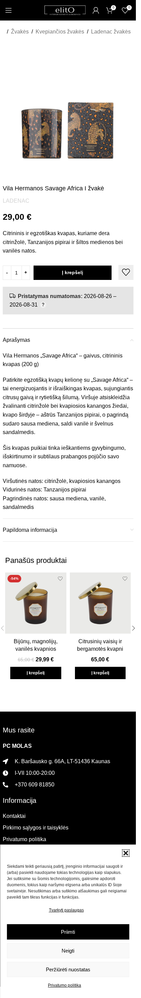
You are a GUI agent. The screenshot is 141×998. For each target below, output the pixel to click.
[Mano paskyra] (96, 10)
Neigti (68, 951)
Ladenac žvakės (111, 32)
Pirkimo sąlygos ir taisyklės (35, 828)
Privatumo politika (64, 985)
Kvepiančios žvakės (60, 32)
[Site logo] (65, 10)
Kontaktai (14, 816)
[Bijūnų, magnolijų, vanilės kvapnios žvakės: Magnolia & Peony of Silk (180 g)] (35, 603)
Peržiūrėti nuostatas (68, 969)
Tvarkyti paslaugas (66, 910)
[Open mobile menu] (8, 10)
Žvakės (20, 32)
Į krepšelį (72, 272)
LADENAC (16, 201)
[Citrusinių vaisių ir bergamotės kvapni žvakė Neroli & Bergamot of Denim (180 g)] (100, 603)
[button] (125, 853)
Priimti (68, 932)
